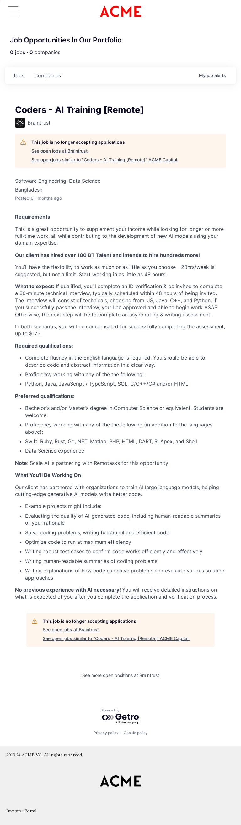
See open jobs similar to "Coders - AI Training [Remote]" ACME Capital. (104, 159)
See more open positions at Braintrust (120, 675)
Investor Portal (21, 811)
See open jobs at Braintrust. (60, 150)
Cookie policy (136, 732)
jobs (18, 75)
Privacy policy (106, 732)
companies (47, 75)
